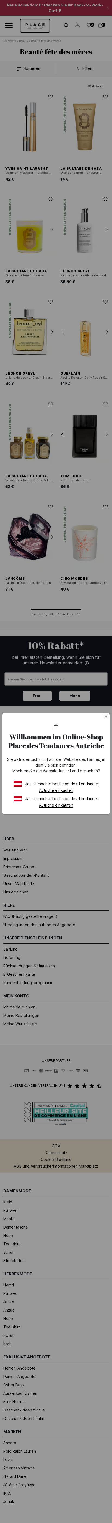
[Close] (106, 716)
